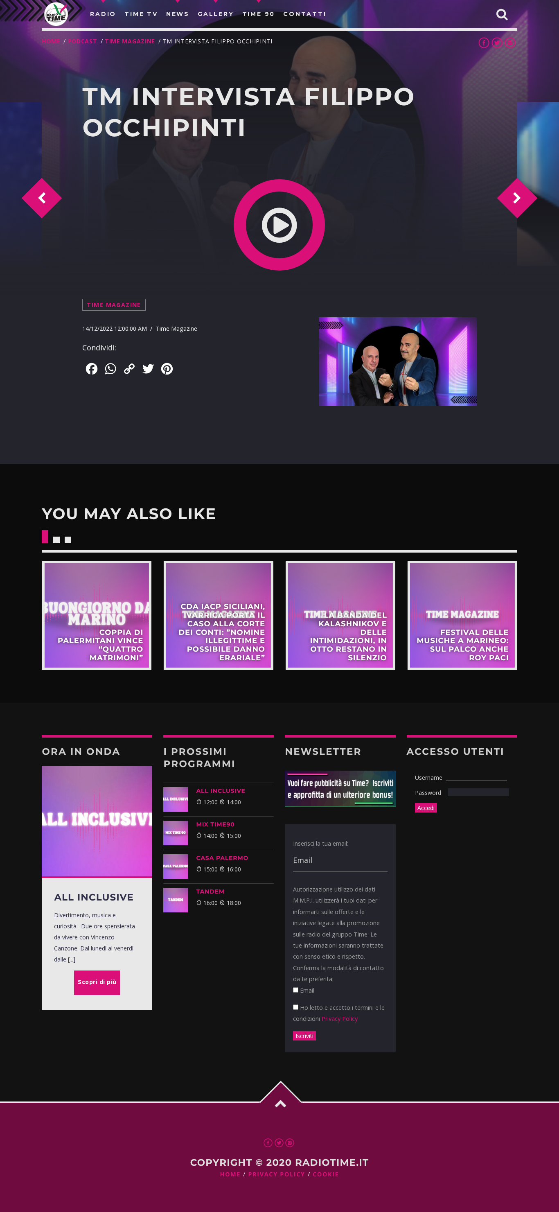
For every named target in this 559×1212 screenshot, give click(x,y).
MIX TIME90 (215, 824)
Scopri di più (96, 615)
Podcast (82, 41)
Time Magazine (130, 41)
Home (51, 41)
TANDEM (210, 891)
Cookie (326, 1174)
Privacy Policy (340, 1018)
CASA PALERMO (222, 858)
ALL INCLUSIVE (220, 790)
